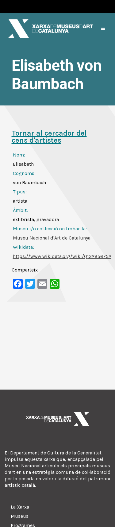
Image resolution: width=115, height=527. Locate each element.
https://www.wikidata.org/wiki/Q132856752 (62, 256)
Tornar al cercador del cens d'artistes (49, 137)
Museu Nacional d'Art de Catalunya (51, 238)
